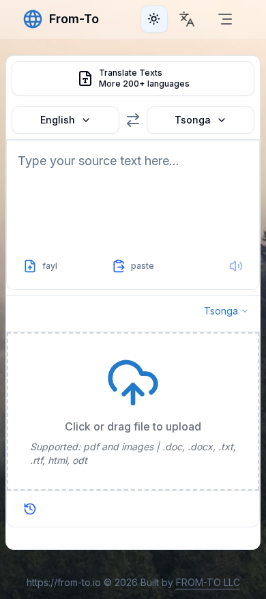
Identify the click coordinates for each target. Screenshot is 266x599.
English (57, 120)
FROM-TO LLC (208, 582)
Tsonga (193, 120)
